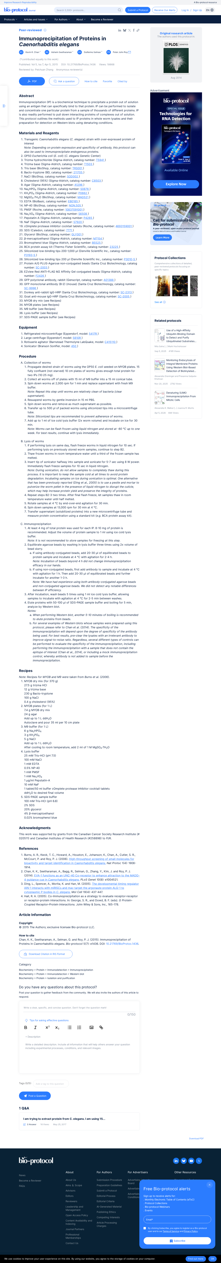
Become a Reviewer (102, 19)
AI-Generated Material (109, 1206)
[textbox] (51, 1083)
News (22, 1175)
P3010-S (130, 259)
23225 (114, 246)
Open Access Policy (77, 1215)
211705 (78, 172)
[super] (50, 1027)
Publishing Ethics (106, 1211)
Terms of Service (171, 1231)
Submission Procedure (109, 1179)
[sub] (60, 1027)
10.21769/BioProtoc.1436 (122, 943)
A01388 (109, 280)
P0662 (83, 193)
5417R (93, 333)
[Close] (209, 1185)
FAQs (22, 1185)
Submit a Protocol (107, 1190)
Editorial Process (106, 1195)
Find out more (195, 1258)
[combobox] (63, 1083)
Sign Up (197, 10)
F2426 (40, 275)
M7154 (98, 238)
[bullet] (72, 1027)
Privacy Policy (191, 1231)
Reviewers (71, 1201)
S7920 (78, 222)
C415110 (110, 342)
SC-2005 (124, 296)
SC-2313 (127, 292)
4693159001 (124, 226)
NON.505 (75, 205)
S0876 (85, 189)
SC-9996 (30, 288)
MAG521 (83, 197)
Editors (69, 1195)
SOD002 (73, 176)
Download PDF (196, 1138)
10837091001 (74, 209)
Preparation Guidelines (109, 1185)
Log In (185, 10)
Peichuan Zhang (44, 69)
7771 (69, 230)
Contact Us (72, 1243)
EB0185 (73, 201)
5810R (77, 337)
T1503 (88, 164)
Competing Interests (108, 1217)
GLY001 (76, 234)
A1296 (78, 184)
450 (74, 346)
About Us (71, 1179)
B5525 (97, 242)
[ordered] (82, 1027)
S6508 (83, 213)
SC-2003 (42, 267)
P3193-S (30, 255)
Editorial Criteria (105, 1201)
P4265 (88, 218)
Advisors (70, 1190)
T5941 (100, 160)
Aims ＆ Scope (74, 1185)
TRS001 (77, 168)
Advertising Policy (138, 1188)
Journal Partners (75, 1229)
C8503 (97, 180)
